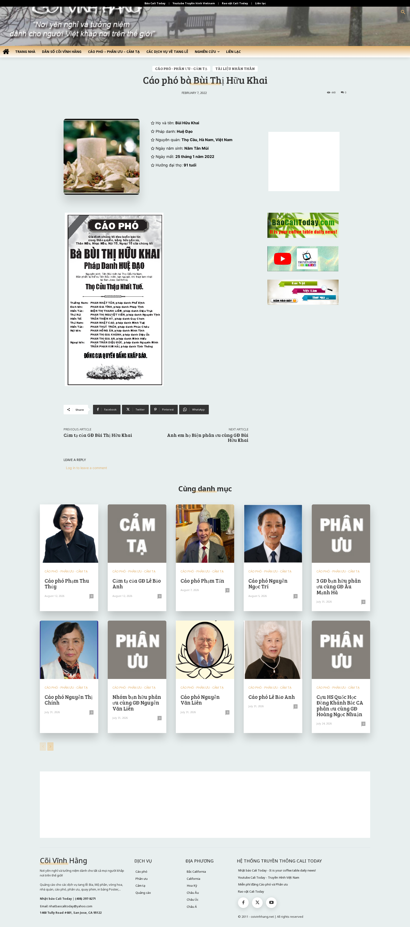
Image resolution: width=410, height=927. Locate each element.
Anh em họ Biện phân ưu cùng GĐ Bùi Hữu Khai (207, 437)
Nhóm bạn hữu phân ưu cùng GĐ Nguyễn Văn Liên (136, 702)
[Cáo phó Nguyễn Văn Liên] (205, 650)
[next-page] (50, 747)
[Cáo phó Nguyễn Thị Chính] (69, 650)
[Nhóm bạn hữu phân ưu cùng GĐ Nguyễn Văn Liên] (137, 650)
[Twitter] (257, 902)
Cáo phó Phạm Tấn (202, 580)
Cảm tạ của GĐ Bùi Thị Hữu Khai (98, 435)
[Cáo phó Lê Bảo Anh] (273, 650)
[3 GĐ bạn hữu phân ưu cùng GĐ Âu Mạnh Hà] (341, 533)
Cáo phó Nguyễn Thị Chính (69, 699)
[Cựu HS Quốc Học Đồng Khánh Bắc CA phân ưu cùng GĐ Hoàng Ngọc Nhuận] (341, 650)
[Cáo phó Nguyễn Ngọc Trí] (273, 533)
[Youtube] (271, 902)
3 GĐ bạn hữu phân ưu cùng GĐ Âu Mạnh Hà (339, 586)
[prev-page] (43, 747)
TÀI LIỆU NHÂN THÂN (235, 68)
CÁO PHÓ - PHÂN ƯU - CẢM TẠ (181, 68)
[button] (403, 12)
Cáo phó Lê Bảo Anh (271, 696)
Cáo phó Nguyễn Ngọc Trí (268, 583)
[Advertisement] (304, 161)
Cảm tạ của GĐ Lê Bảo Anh (136, 583)
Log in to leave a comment (86, 468)
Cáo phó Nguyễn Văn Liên (200, 699)
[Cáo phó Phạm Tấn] (205, 533)
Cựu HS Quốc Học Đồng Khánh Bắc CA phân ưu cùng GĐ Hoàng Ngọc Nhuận (340, 705)
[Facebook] (243, 902)
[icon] (5, 51)
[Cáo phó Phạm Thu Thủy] (69, 533)
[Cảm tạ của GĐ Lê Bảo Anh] (137, 533)
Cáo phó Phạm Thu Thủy (67, 583)
